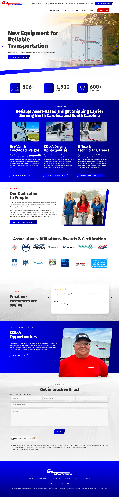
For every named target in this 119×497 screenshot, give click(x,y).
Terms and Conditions (59, 488)
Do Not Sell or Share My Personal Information (79, 488)
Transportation (54, 10)
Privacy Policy (47, 488)
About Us (92, 10)
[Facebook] (51, 483)
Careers (83, 10)
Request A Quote (103, 10)
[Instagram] (56, 483)
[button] (3, 46)
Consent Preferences (100, 488)
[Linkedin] (62, 483)
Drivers (65, 10)
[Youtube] (68, 483)
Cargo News (74, 10)
